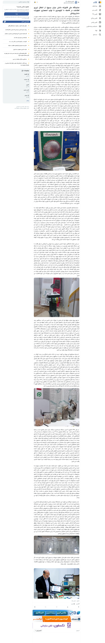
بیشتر (28, 100)
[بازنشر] (45, 607)
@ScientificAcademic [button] (69, 3)
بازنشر (77, 604)
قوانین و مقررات (26, 18)
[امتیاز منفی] (67, 607)
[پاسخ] (57, 607)
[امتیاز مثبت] (78, 607)
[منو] (37, 2)
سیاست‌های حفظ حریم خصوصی (11, 17)
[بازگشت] (78, 2)
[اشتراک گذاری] (35, 607)
